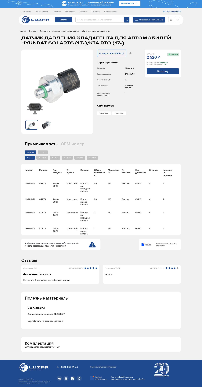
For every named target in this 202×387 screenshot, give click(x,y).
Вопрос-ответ (110, 11)
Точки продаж (42, 11)
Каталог (63, 20)
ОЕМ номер (73, 144)
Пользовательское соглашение (103, 367)
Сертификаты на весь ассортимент (45, 321)
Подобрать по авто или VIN (151, 20)
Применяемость (41, 144)
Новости (83, 11)
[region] (101, 199)
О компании (26, 11)
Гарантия (57, 11)
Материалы (70, 11)
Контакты (96, 11)
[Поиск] (126, 20)
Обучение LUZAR (173, 11)
